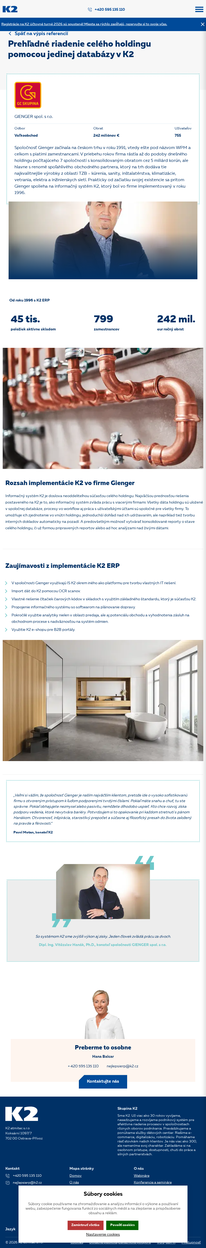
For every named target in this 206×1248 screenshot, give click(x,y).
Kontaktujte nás (103, 1081)
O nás (74, 1182)
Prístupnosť (191, 1242)
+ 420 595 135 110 (83, 1066)
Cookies (77, 1242)
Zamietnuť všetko (85, 1225)
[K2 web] (10, 12)
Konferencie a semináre (153, 1182)
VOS (160, 1242)
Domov (75, 1176)
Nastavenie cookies (103, 1234)
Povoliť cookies (122, 1225)
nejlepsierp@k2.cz (122, 1066)
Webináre (141, 1176)
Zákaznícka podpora (134, 1242)
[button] (199, 11)
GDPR (170, 1242)
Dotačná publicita (103, 1242)
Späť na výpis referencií (41, 33)
